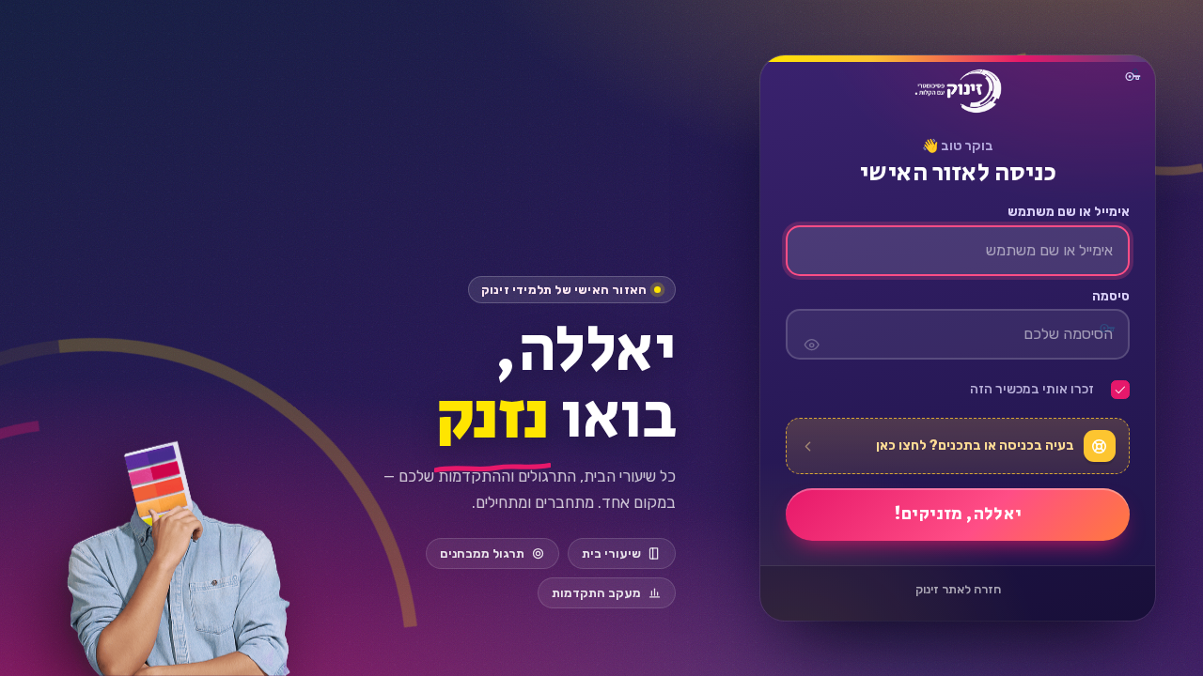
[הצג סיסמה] (811, 334)
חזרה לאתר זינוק (957, 589)
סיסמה (1110, 296)
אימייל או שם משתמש (1068, 212)
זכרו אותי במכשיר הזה (1032, 389)
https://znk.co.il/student (957, 91)
